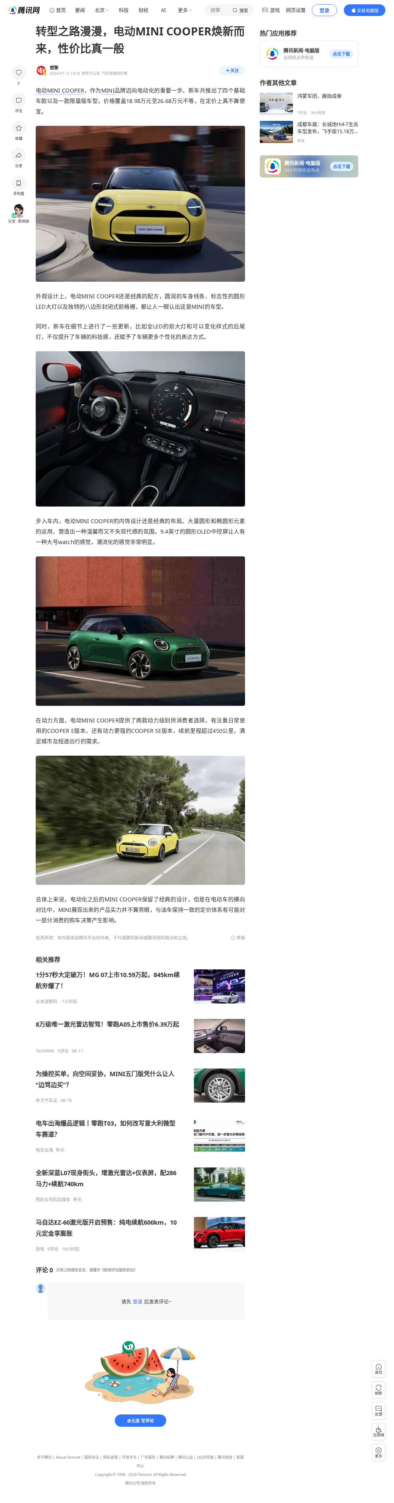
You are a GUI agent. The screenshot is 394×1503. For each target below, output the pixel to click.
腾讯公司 (132, 1483)
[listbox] (140, 1103)
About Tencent (68, 1457)
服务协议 (91, 1457)
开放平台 (129, 1457)
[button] (341, 53)
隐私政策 (110, 1457)
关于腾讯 (44, 1457)
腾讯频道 (225, 1457)
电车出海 (44, 1150)
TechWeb (45, 1051)
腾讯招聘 (166, 1457)
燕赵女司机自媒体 (53, 1199)
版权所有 (148, 1483)
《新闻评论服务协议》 (118, 1270)
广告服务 (148, 1457)
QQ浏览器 (205, 1457)
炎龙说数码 (46, 1001)
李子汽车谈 (46, 1100)
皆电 (40, 1249)
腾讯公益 (185, 1457)
